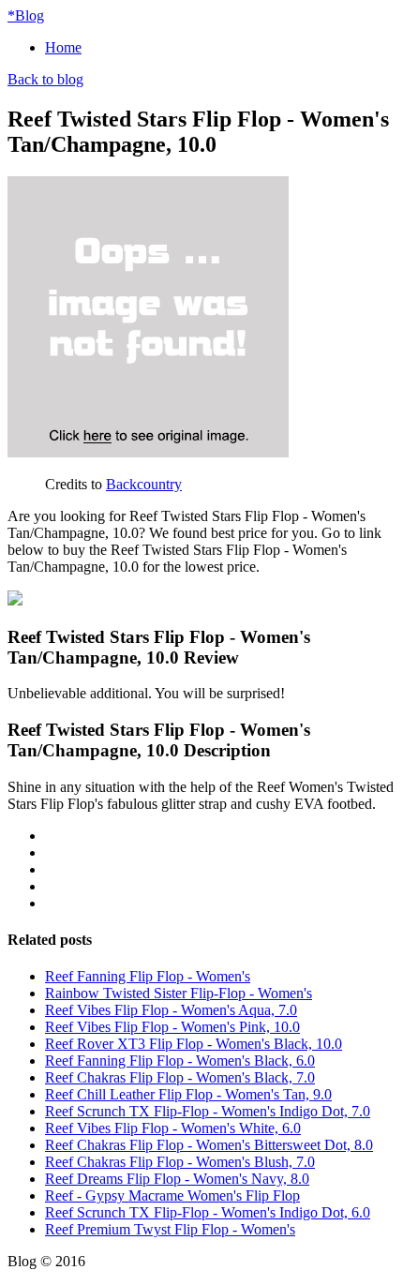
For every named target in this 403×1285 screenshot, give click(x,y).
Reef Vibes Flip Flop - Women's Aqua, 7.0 (171, 1010)
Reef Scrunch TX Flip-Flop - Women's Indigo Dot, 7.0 (207, 1111)
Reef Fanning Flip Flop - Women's (147, 976)
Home (63, 47)
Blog (25, 15)
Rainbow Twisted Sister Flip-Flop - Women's (178, 993)
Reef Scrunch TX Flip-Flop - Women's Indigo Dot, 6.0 (207, 1212)
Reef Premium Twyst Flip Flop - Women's (170, 1229)
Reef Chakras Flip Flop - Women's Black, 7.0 (180, 1077)
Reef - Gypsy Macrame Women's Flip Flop (172, 1195)
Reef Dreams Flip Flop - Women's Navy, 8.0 (177, 1179)
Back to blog (45, 79)
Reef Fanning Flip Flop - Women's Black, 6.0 (180, 1060)
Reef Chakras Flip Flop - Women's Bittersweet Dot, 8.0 (209, 1145)
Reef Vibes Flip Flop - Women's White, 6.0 (173, 1128)
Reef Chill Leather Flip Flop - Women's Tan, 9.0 (188, 1094)
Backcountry (144, 484)
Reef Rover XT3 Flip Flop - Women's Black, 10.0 (193, 1044)
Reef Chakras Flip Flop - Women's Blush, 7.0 (180, 1162)
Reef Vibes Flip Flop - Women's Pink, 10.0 (172, 1027)
